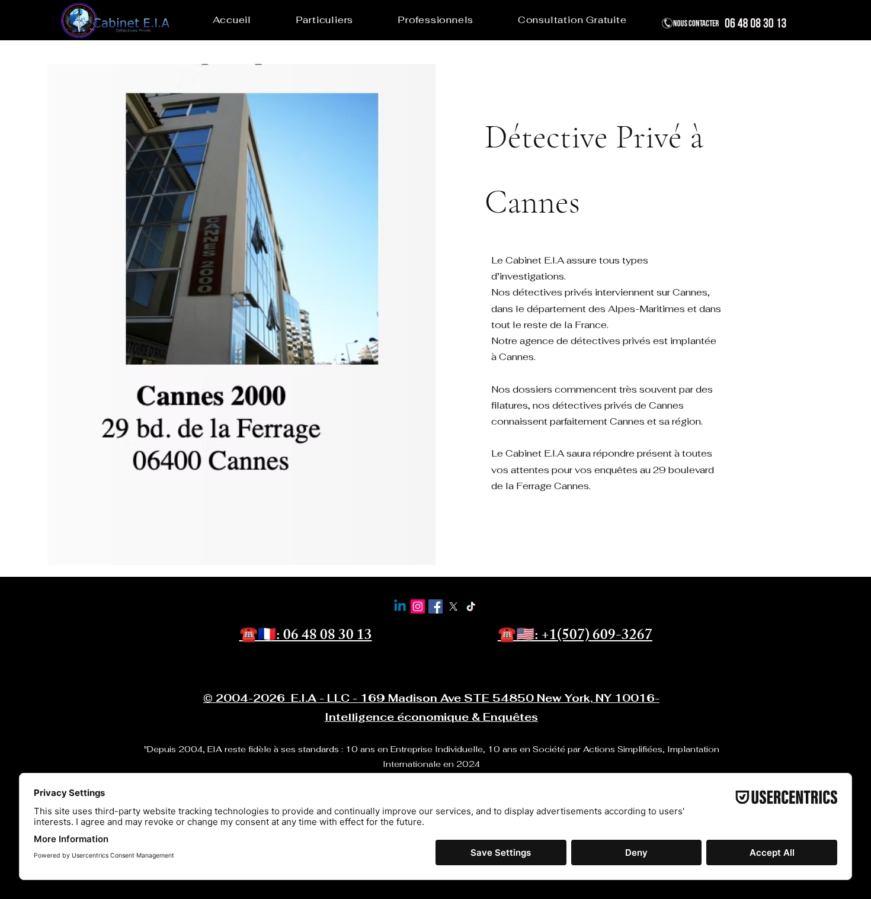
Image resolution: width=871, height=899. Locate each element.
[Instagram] (418, 606)
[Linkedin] (400, 606)
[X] (453, 606)
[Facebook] (435, 606)
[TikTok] (471, 606)
